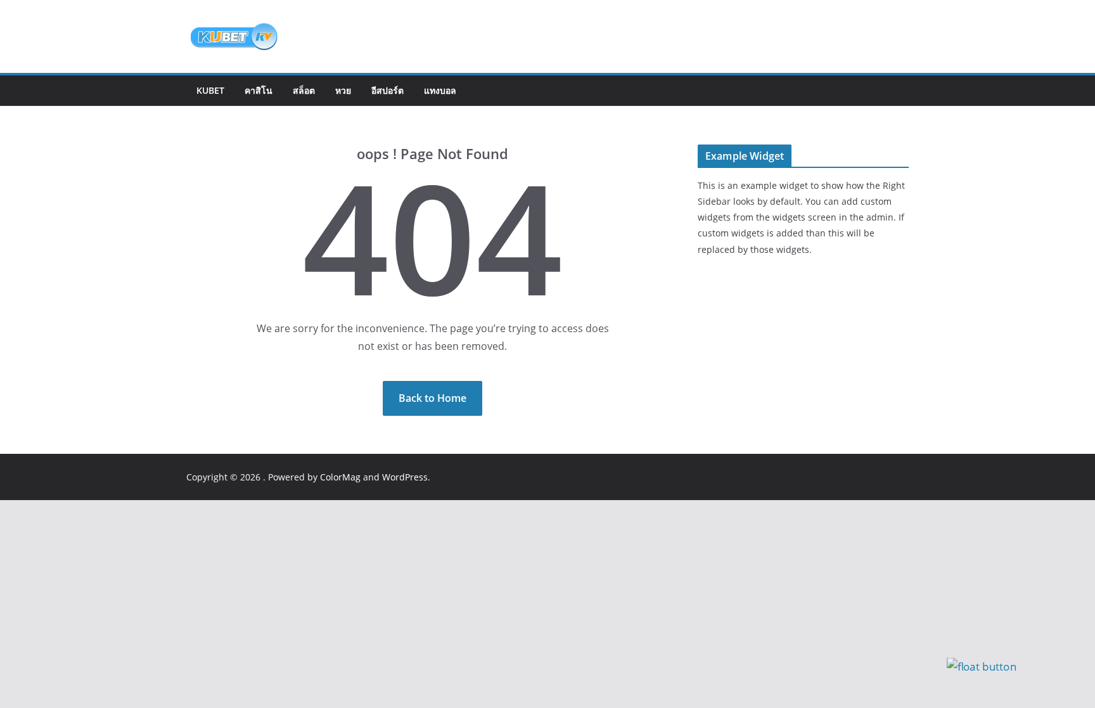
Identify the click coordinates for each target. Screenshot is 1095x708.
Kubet (210, 90)
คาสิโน (258, 90)
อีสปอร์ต (387, 90)
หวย (343, 90)
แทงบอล (440, 90)
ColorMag (340, 477)
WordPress (405, 477)
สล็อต (304, 90)
